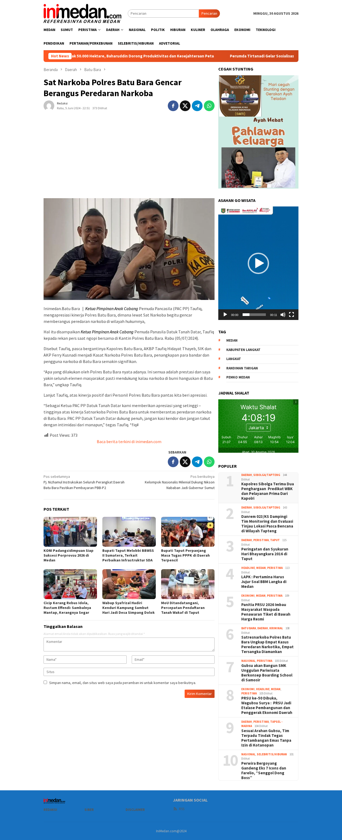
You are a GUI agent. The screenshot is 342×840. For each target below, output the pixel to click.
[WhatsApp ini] (209, 105)
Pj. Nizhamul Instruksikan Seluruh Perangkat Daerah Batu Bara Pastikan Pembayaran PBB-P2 (84, 482)
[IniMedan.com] (83, 12)
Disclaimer (135, 809)
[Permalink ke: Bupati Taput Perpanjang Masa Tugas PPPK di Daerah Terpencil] (188, 532)
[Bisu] (283, 314)
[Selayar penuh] (291, 314)
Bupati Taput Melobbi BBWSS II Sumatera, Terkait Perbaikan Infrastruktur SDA (128, 555)
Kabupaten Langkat (243, 349)
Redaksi (50, 809)
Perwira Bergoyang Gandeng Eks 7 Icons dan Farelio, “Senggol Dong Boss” (263, 770)
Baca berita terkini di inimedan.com (129, 441)
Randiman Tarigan (242, 368)
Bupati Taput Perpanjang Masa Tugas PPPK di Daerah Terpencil (185, 555)
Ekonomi (248, 595)
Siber (89, 809)
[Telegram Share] (197, 105)
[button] (258, 263)
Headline (248, 568)
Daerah (246, 475)
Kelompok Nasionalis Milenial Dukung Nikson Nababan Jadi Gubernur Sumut (180, 482)
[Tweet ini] (185, 105)
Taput (275, 540)
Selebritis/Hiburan (272, 754)
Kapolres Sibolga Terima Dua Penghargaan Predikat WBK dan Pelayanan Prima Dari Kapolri (267, 491)
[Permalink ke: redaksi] (49, 105)
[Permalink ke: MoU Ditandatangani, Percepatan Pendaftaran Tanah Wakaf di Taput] (188, 584)
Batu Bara (248, 628)
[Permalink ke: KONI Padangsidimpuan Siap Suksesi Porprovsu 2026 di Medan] (70, 532)
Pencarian (209, 13)
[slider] (254, 314)
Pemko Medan (238, 377)
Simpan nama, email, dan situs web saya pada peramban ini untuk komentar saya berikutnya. (122, 682)
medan (232, 340)
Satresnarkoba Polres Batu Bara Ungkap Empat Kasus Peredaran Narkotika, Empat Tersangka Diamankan (267, 644)
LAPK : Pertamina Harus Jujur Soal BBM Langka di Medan (263, 582)
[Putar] (225, 314)
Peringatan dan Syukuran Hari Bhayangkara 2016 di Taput (264, 554)
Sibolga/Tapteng (266, 475)
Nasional (248, 661)
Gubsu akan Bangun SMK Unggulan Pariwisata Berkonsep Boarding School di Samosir (266, 672)
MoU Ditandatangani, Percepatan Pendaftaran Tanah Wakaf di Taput (183, 607)
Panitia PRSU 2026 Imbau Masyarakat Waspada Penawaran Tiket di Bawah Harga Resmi (265, 612)
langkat (233, 359)
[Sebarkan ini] (173, 105)
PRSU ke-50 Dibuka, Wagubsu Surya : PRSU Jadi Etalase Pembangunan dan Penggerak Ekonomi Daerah (266, 705)
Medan (261, 568)
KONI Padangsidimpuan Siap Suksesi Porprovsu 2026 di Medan (69, 555)
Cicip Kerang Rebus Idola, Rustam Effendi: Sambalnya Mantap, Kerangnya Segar (67, 607)
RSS (181, 809)
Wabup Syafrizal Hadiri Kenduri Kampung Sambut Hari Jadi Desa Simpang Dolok (128, 607)
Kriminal (276, 628)
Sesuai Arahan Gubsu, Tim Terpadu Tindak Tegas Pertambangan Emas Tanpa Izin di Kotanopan (266, 738)
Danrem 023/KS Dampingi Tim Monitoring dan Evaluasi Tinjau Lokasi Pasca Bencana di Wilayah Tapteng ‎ (267, 523)
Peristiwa (261, 540)
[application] (258, 263)
